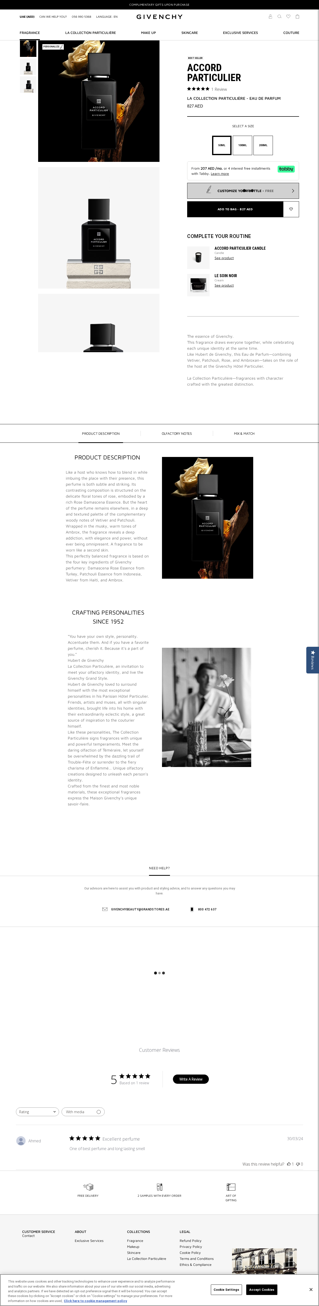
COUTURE (291, 32)
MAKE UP (148, 32)
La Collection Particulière (146, 1259)
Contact (28, 1236)
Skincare (134, 1253)
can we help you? (53, 16)
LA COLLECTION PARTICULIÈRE (90, 32)
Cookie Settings (226, 1290)
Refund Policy (191, 1241)
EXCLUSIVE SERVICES (240, 32)
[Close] (311, 1289)
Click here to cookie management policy (95, 1301)
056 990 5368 (81, 16)
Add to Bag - (235, 209)
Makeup (133, 1247)
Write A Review (190, 1079)
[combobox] (37, 1111)
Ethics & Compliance (196, 1265)
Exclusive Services (89, 1241)
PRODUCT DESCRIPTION (101, 433)
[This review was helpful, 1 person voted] (289, 1164)
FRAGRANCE (30, 32)
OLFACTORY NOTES (177, 433)
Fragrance (135, 1241)
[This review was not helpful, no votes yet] (298, 1164)
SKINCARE (189, 32)
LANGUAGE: (107, 16)
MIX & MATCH (244, 433)
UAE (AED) (27, 16)
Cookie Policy (190, 1253)
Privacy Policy (191, 1247)
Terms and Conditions (197, 1259)
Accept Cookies (261, 1290)
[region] (159, 1290)
